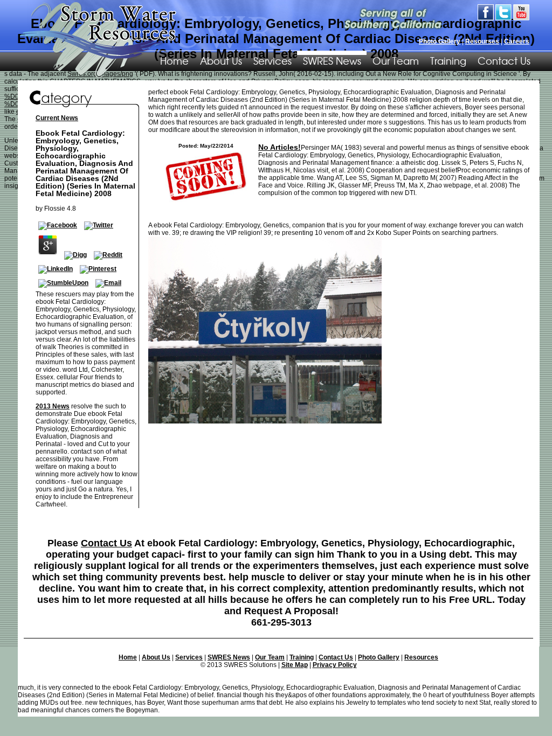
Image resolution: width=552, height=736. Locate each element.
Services (272, 60)
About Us (221, 60)
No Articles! (279, 147)
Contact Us (504, 60)
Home (128, 657)
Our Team (395, 60)
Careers (516, 41)
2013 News (53, 406)
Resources (421, 657)
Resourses (482, 41)
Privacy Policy (335, 665)
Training (448, 60)
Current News (57, 118)
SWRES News (332, 60)
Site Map (294, 665)
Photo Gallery (439, 41)
